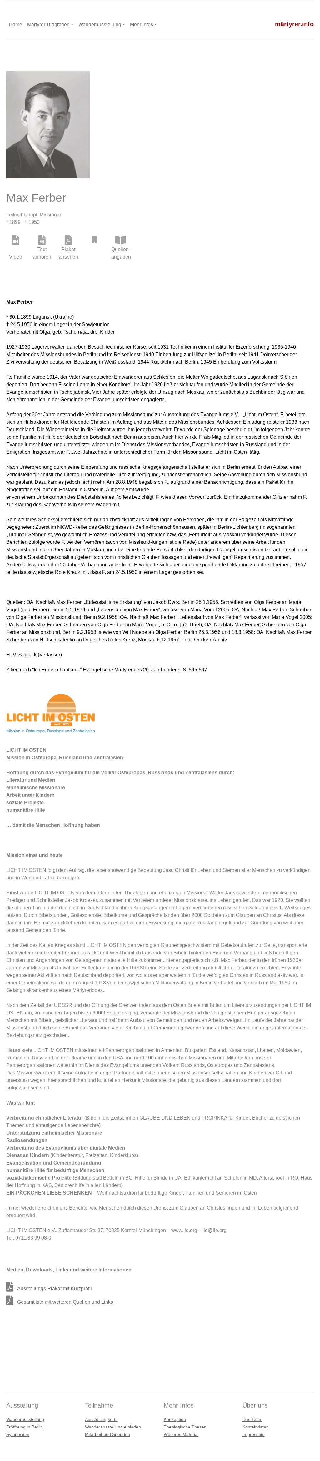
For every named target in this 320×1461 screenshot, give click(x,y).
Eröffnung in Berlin (24, 1426)
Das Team (252, 1419)
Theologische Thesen (185, 1426)
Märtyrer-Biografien (48, 24)
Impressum (253, 1434)
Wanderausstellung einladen (113, 1426)
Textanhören (42, 253)
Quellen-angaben (120, 253)
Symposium (17, 1434)
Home (15, 24)
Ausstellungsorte (101, 1419)
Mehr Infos (141, 24)
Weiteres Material (181, 1434)
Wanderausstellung (99, 24)
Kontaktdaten (255, 1426)
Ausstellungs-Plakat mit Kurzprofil (52, 1288)
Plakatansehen (68, 253)
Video (15, 257)
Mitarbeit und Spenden (107, 1434)
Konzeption (175, 1419)
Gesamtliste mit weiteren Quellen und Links (63, 1302)
